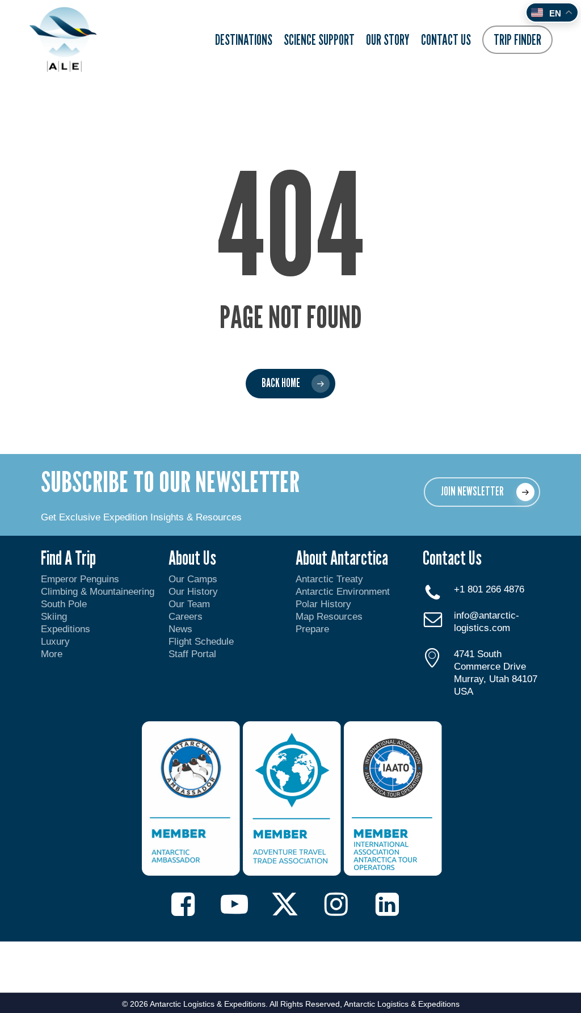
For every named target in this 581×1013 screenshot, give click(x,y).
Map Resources (329, 616)
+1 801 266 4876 (489, 589)
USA (463, 691)
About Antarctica (342, 557)
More (51, 654)
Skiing (54, 616)
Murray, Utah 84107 (495, 679)
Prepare (312, 629)
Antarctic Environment (343, 591)
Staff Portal (192, 654)
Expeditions (67, 629)
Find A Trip (68, 557)
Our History (193, 591)
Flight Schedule (201, 641)
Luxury (55, 641)
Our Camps (193, 579)
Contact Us (452, 557)
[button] (482, 492)
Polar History (323, 604)
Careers (186, 616)
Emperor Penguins (80, 579)
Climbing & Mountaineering (97, 591)
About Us (192, 557)
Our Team (189, 604)
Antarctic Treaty (329, 579)
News (180, 629)
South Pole (64, 604)
